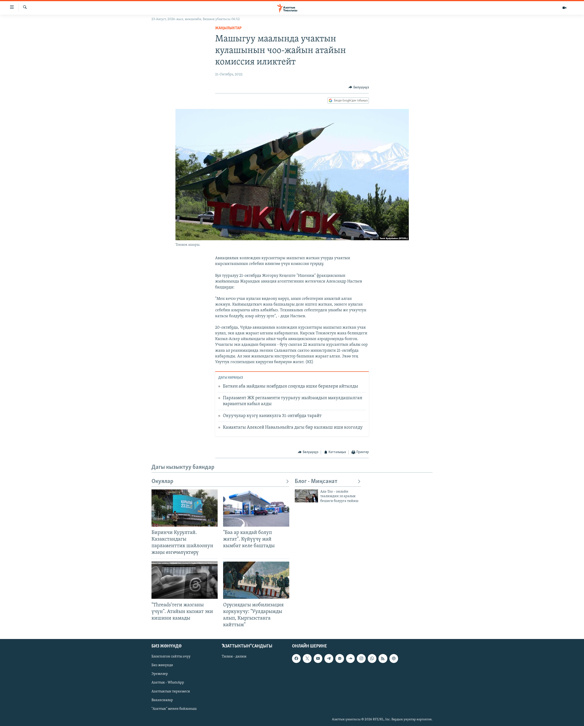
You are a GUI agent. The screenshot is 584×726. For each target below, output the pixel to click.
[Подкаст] (393, 658)
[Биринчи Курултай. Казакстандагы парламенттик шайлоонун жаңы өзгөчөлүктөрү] (184, 508)
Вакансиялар (162, 700)
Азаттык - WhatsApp (167, 683)
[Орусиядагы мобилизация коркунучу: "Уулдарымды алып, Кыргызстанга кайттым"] (256, 580)
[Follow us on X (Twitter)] (307, 658)
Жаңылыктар (228, 28)
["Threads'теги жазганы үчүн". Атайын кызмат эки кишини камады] (184, 580)
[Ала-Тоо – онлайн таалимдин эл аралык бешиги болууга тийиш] (306, 495)
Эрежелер (159, 674)
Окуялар (162, 481)
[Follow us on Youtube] (318, 658)
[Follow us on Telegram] (328, 658)
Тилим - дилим (234, 656)
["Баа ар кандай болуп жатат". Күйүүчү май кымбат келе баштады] (256, 508)
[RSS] (382, 658)
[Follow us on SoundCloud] (350, 658)
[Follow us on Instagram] (361, 658)
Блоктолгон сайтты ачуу (170, 656)
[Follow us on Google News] (339, 658)
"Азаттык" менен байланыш (174, 709)
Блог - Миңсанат (316, 481)
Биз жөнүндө (162, 665)
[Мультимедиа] (564, 8)
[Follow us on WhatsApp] (372, 658)
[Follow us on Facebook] (296, 658)
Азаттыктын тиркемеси (170, 691)
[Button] (359, 87)
